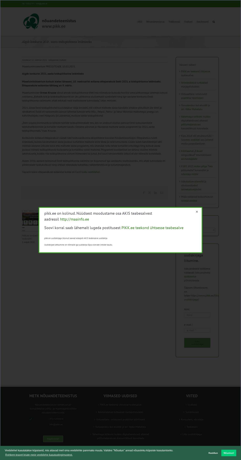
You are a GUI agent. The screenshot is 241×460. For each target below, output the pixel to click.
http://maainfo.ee (74, 219)
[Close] (197, 211)
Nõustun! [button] (229, 453)
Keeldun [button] (213, 453)
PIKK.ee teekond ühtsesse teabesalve (152, 227)
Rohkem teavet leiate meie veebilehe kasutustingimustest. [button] (39, 454)
